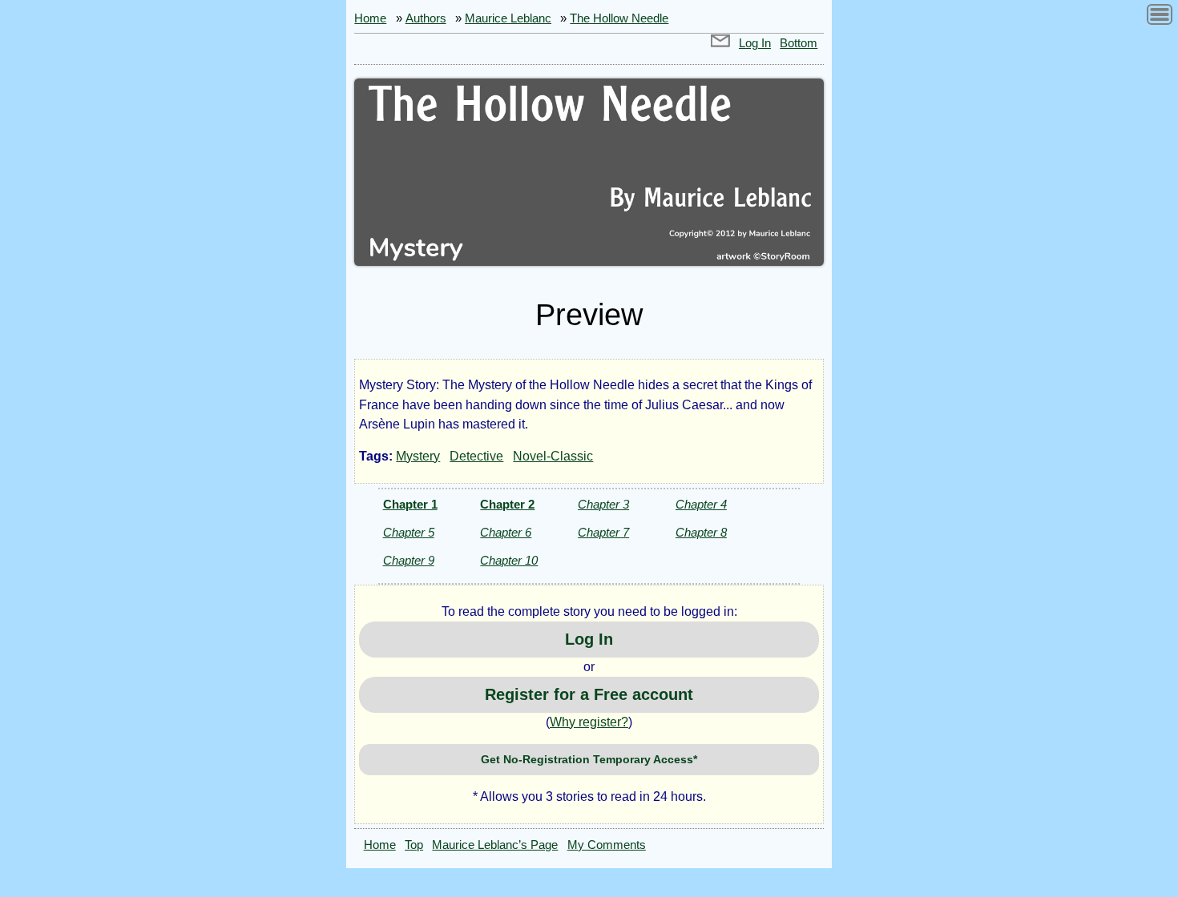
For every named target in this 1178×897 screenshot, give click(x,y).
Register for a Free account (589, 694)
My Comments (606, 845)
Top (414, 845)
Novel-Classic (553, 456)
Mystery (418, 456)
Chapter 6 (505, 532)
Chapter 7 (603, 532)
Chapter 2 (507, 504)
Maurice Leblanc (508, 18)
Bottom (798, 43)
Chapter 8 (701, 532)
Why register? (589, 722)
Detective (476, 456)
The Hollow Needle (619, 18)
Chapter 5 (408, 532)
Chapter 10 (509, 560)
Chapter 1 (410, 504)
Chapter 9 (408, 560)
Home (370, 18)
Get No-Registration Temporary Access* (589, 759)
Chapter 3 (603, 504)
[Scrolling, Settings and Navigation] (1159, 17)
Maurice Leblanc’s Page (495, 845)
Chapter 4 (701, 504)
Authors (425, 18)
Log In (755, 43)
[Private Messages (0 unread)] (720, 43)
